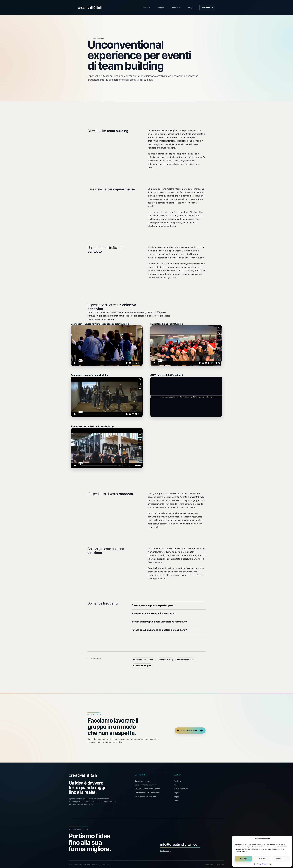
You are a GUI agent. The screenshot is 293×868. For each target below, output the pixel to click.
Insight (191, 7)
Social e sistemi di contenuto (145, 785)
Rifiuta (262, 859)
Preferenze (280, 859)
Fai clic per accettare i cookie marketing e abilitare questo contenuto (186, 397)
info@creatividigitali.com (180, 844)
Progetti (161, 7)
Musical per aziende (185, 660)
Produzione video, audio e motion (147, 789)
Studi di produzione (181, 789)
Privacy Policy (267, 864)
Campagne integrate (142, 781)
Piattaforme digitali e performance (147, 793)
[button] (169, 605)
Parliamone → (165, 851)
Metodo (176, 785)
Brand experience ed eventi (145, 797)
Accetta (243, 859)
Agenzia (175, 7)
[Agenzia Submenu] (180, 7)
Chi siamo (177, 781)
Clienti (176, 800)
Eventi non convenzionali (143, 660)
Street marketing (166, 660)
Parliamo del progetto (142, 666)
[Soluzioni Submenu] (150, 7)
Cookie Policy (256, 864)
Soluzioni (144, 7)
